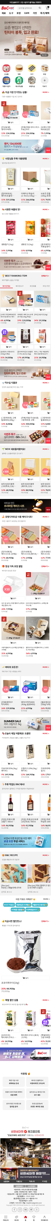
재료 (4, 13)
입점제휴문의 (19, 1186)
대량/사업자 (6, 86)
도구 (11, 13)
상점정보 (6, 1181)
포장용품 (33, 286)
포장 (19, 13)
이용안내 (19, 1181)
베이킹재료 (6, 286)
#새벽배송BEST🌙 (32, 909)
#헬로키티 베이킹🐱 (40, 905)
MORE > (46, 92)
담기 (12, 122)
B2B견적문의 (31, 1186)
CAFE (26, 12)
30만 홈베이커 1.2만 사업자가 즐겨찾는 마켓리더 (25, 2)
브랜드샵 (32, 86)
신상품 (6, 74)
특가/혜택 (44, 13)
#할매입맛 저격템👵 (23, 905)
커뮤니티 (32, 1181)
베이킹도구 (20, 286)
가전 (35, 13)
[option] (10, 119)
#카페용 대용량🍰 (17, 909)
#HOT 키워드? (9, 905)
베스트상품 (19, 86)
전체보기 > (45, 276)
